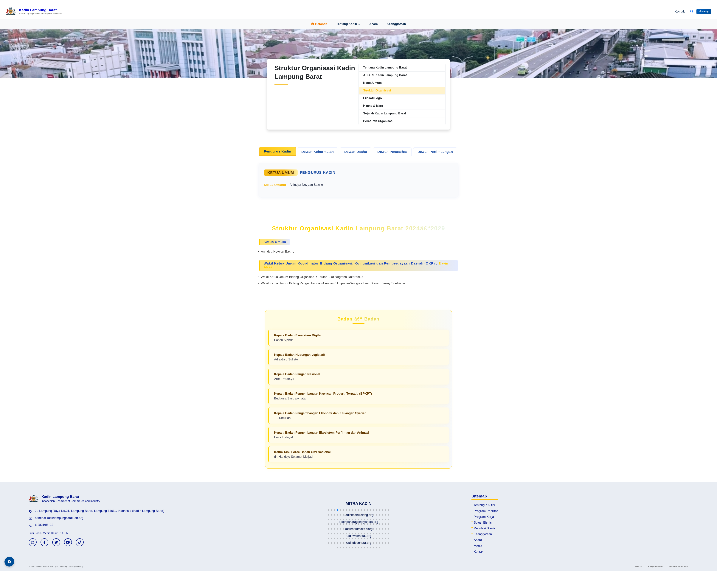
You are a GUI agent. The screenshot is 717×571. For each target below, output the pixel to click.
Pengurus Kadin (277, 151)
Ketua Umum (372, 82)
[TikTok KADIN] (80, 542)
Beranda (321, 24)
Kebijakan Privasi (655, 566)
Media (478, 546)
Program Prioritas (486, 511)
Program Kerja (484, 517)
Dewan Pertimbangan (435, 152)
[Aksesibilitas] (9, 562)
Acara (373, 24)
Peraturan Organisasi (378, 121)
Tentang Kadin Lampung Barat (385, 67)
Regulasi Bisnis (484, 528)
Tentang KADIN (484, 505)
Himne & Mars (373, 105)
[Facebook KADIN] (44, 542)
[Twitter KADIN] (56, 542)
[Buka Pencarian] (691, 11)
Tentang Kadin (346, 24)
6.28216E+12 (44, 525)
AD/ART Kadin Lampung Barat (385, 75)
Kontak (680, 11)
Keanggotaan (396, 24)
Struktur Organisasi (377, 90)
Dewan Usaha (355, 152)
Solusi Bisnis (483, 522)
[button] (328, 510)
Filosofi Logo (372, 98)
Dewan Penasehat (392, 152)
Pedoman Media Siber (678, 566)
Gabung (704, 11)
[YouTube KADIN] (68, 542)
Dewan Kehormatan (317, 152)
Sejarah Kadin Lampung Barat (384, 113)
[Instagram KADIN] (33, 542)
